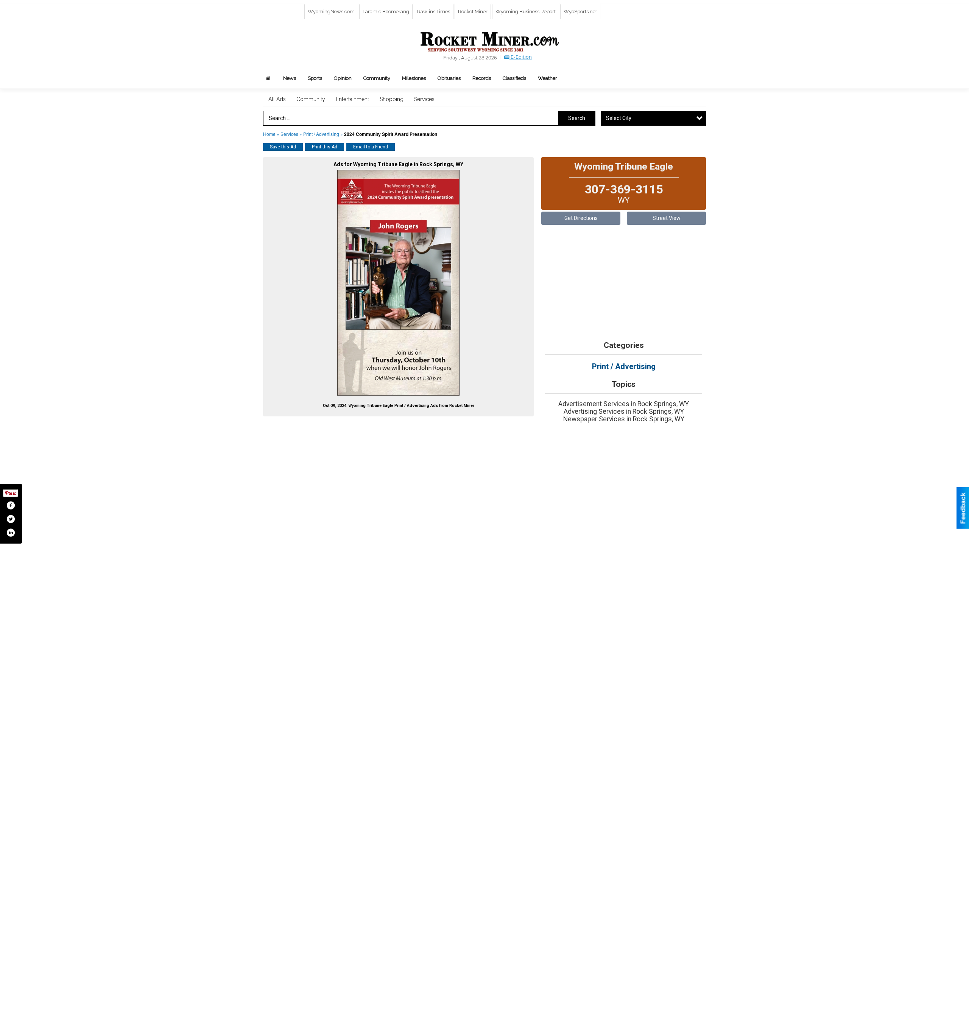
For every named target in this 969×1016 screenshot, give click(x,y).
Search (576, 118)
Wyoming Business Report (525, 11)
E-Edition (520, 57)
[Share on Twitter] (11, 519)
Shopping (391, 99)
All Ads (277, 99)
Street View (667, 218)
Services (424, 99)
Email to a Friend (370, 147)
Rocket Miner (473, 11)
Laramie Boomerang (386, 11)
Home (269, 134)
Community (310, 99)
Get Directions (581, 218)
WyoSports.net (580, 11)
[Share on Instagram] (11, 532)
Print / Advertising (321, 134)
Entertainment (352, 99)
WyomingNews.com (331, 11)
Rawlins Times (433, 11)
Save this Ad (283, 147)
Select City (618, 118)
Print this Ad (324, 147)
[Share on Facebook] (11, 505)
